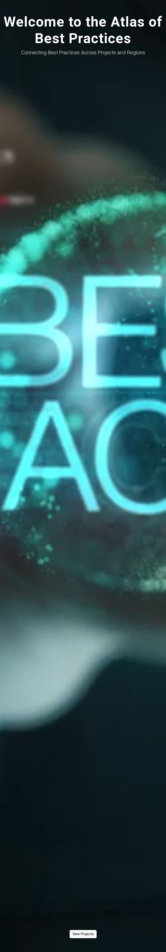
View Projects (83, 934)
